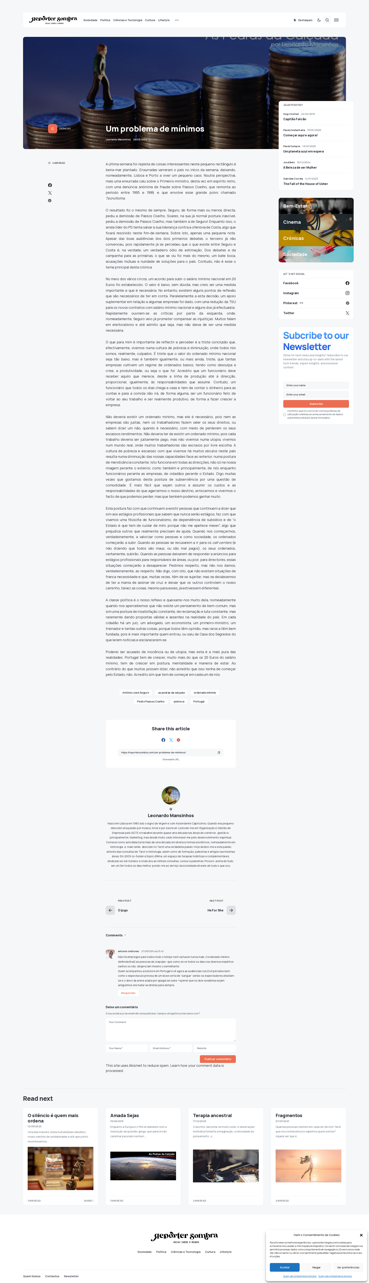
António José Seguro (135, 692)
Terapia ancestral (212, 1115)
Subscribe (316, 404)
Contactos (52, 1276)
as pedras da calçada (171, 692)
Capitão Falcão (294, 119)
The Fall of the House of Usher (305, 184)
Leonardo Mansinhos (171, 815)
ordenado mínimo (205, 692)
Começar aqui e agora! (300, 135)
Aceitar (285, 1267)
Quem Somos (32, 1276)
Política (161, 1252)
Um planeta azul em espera (303, 151)
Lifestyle (226, 1252)
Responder (128, 993)
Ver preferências (348, 1267)
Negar (316, 1267)
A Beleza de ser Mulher (300, 167)
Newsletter (71, 1276)
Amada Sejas (124, 1115)
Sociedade (144, 1252)
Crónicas (65, 128)
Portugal (198, 701)
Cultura (210, 1252)
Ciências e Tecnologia (185, 1252)
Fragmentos (289, 1115)
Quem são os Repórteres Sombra (300, 1276)
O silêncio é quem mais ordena (53, 1118)
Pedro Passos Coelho (150, 701)
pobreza (179, 701)
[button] (361, 1235)
